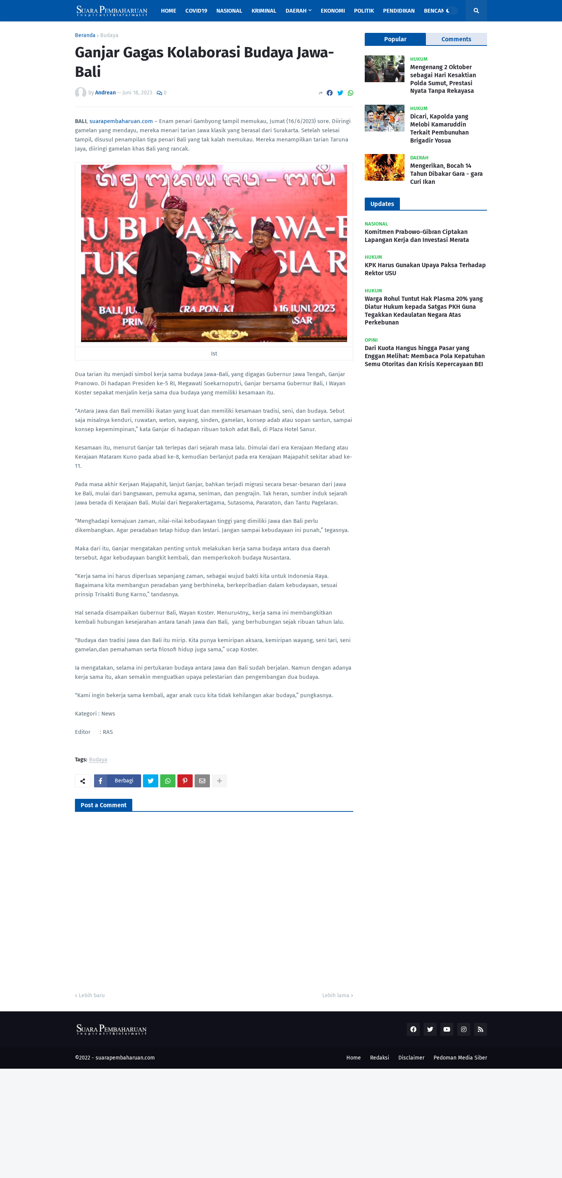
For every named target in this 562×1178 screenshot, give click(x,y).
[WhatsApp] (350, 93)
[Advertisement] (229, 1122)
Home (353, 1058)
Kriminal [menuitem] (264, 10)
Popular (395, 39)
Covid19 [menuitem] (196, 10)
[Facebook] (329, 93)
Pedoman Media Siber (460, 1058)
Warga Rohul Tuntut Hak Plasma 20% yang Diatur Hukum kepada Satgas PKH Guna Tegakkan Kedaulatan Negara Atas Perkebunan (424, 310)
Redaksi (379, 1058)
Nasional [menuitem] (229, 10)
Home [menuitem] (168, 10)
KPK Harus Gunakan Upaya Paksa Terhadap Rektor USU (425, 269)
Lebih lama (335, 995)
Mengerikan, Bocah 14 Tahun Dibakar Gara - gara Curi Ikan (446, 173)
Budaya (109, 35)
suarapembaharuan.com (121, 121)
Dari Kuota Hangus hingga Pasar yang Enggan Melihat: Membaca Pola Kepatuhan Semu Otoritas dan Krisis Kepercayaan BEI (425, 356)
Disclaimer (411, 1058)
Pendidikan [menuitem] (399, 10)
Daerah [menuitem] (296, 10)
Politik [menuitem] (364, 10)
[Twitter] (340, 93)
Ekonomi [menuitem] (333, 10)
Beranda (85, 35)
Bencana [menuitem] (436, 10)
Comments (456, 39)
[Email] (202, 780)
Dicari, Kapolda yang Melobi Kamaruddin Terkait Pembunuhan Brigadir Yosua (439, 128)
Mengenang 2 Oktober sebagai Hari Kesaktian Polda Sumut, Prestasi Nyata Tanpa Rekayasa (443, 78)
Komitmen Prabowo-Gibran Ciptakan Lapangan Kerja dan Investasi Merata (417, 235)
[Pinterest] (185, 780)
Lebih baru (92, 995)
